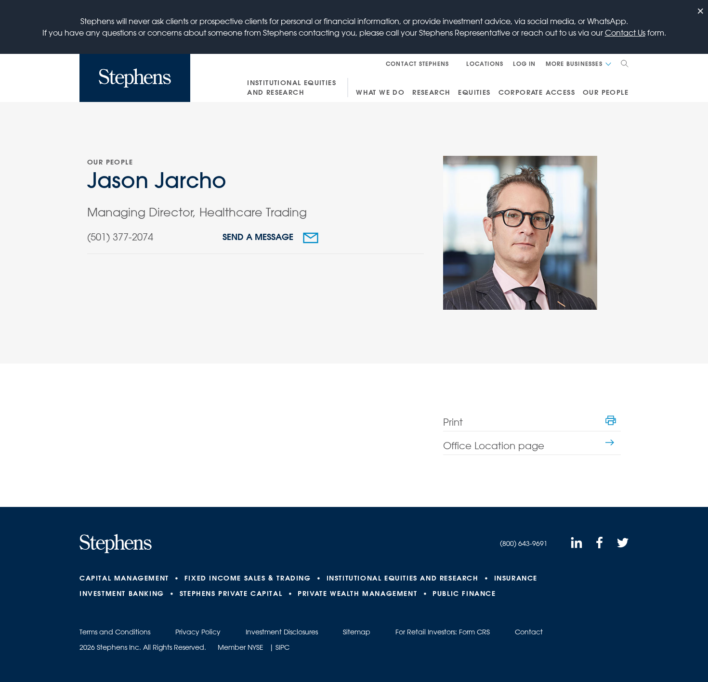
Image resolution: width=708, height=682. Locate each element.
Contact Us (625, 33)
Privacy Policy (198, 632)
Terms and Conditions (114, 632)
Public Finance (464, 593)
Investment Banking (121, 593)
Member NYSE (240, 647)
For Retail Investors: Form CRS (442, 632)
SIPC (282, 647)
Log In (524, 63)
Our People (606, 92)
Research (431, 92)
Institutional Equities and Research (291, 87)
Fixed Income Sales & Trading (247, 578)
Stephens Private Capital (231, 593)
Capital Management (124, 578)
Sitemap (356, 632)
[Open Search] (625, 63)
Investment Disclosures (282, 632)
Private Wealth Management (357, 593)
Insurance (516, 578)
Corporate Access (536, 92)
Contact (529, 632)
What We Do (380, 92)
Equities (474, 92)
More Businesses (574, 63)
